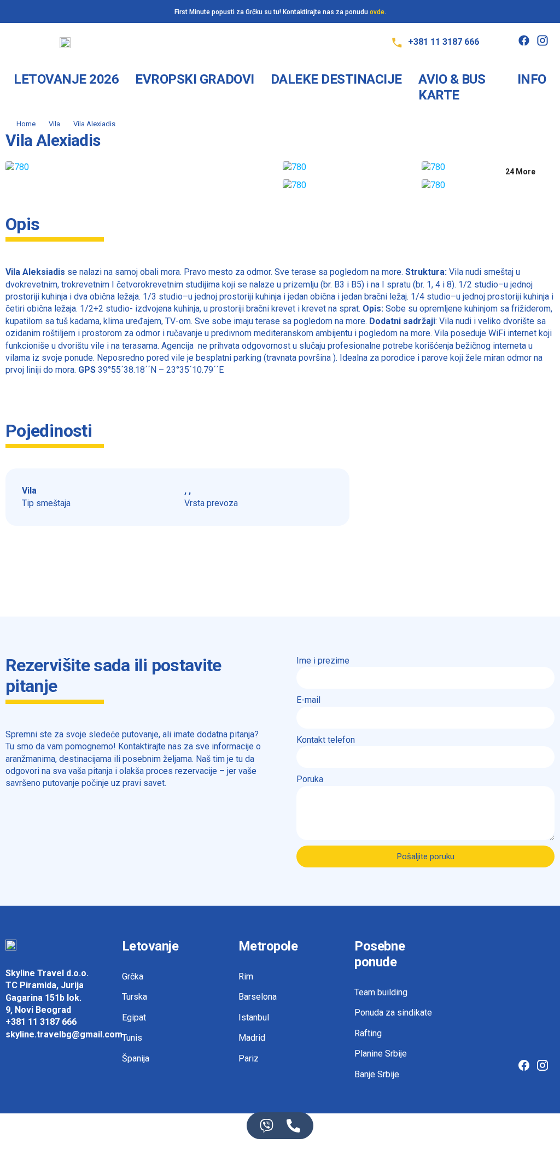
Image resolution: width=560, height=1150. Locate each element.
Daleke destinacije (336, 79)
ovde (377, 12)
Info (531, 79)
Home (26, 124)
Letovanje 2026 (66, 79)
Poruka (309, 779)
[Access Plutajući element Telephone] (293, 1125)
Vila (54, 124)
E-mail (308, 700)
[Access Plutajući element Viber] (266, 1125)
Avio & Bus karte (451, 87)
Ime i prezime (322, 660)
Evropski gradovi (194, 79)
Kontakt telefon (325, 740)
